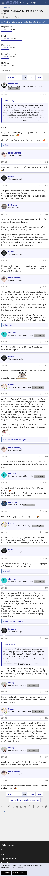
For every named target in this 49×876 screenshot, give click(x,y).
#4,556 (45, 638)
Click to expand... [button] (24, 120)
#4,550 (45, 456)
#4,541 (45, 94)
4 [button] (4, 47)
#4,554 (45, 558)
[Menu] (3, 2)
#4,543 (45, 185)
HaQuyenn (7, 17)
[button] (24, 849)
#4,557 (45, 692)
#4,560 (45, 780)
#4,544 (45, 214)
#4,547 (45, 342)
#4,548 (45, 365)
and (16, 440)
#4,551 (45, 482)
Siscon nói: (7, 101)
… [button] (20, 77)
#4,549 (45, 394)
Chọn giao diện (8, 845)
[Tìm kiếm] (46, 2)
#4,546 (45, 286)
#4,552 (45, 511)
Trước (11, 77)
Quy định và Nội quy (8, 858)
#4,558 (45, 718)
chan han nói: (8, 644)
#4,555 (45, 588)
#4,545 (45, 260)
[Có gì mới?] (41, 2)
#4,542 (45, 162)
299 (32, 77)
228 (24, 77)
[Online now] (6, 388)
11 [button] (5, 38)
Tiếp (38, 77)
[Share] (40, 94)
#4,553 (45, 532)
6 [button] (4, 29)
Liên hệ (3, 854)
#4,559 (45, 757)
